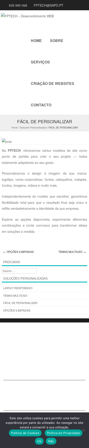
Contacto (41, 104)
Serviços (40, 62)
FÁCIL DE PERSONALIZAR (20, 303)
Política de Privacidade (63, 433)
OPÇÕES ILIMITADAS (18, 252)
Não (51, 441)
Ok (39, 441)
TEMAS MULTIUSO (72, 252)
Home (36, 40)
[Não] (83, 430)
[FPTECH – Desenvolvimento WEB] (27, 16)
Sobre (56, 40)
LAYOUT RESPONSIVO (17, 288)
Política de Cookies (25, 433)
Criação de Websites (52, 83)
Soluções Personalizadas (33, 127)
